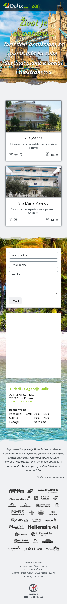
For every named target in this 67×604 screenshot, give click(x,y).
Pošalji (15, 300)
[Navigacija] (59, 5)
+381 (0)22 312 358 (20, 401)
